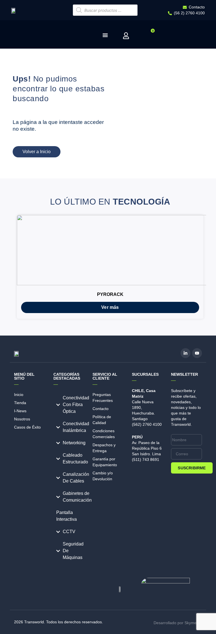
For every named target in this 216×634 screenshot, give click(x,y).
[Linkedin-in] (185, 353)
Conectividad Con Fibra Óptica (76, 404)
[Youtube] (197, 353)
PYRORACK (110, 294)
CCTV (69, 531)
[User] (126, 35)
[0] (146, 37)
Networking (74, 442)
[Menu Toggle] (105, 35)
